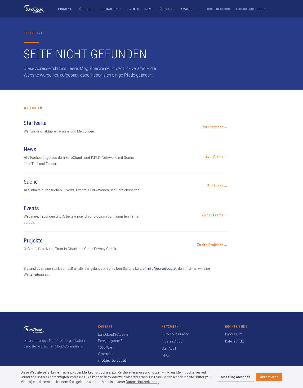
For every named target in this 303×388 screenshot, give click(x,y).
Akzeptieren (269, 377)
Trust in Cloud (217, 8)
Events (133, 8)
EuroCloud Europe (251, 8)
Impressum (233, 334)
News (149, 8)
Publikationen (110, 8)
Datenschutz (234, 341)
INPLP (166, 355)
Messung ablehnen (235, 377)
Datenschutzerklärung (142, 382)
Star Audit (169, 348)
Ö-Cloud (85, 8)
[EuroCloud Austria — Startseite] (34, 8)
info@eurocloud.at (161, 268)
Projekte (65, 8)
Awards (187, 8)
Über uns (167, 8)
